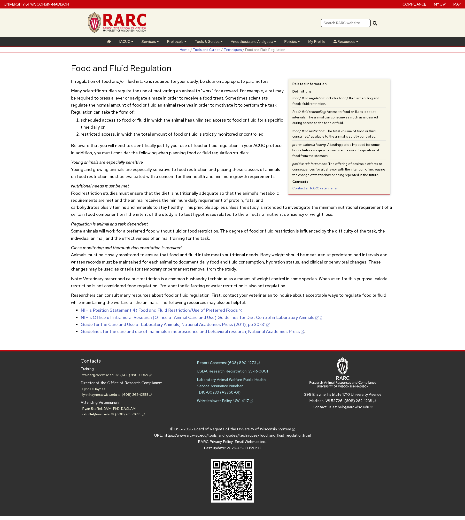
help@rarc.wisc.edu (354, 407)
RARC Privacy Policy (215, 441)
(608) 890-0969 (134, 375)
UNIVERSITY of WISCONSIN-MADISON (36, 4)
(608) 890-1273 (242, 362)
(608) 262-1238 (358, 400)
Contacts (91, 361)
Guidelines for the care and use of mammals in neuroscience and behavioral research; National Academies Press (190, 331)
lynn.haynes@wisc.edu (100, 394)
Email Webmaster (249, 441)
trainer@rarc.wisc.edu (99, 375)
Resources (346, 41)
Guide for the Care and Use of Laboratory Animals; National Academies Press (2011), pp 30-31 (173, 324)
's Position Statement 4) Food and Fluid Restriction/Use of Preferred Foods (159, 310)
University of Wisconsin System (264, 429)
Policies (291, 41)
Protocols (175, 41)
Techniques (233, 49)
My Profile (316, 41)
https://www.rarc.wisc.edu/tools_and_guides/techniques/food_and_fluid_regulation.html (237, 435)
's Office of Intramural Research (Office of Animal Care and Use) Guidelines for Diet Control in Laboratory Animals (197, 317)
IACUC (125, 41)
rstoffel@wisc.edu (96, 414)
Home (185, 49)
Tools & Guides (207, 41)
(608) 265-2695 (128, 414)
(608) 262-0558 (135, 394)
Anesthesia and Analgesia (252, 41)
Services (149, 41)
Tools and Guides (206, 49)
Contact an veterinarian (315, 188)
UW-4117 (241, 400)
